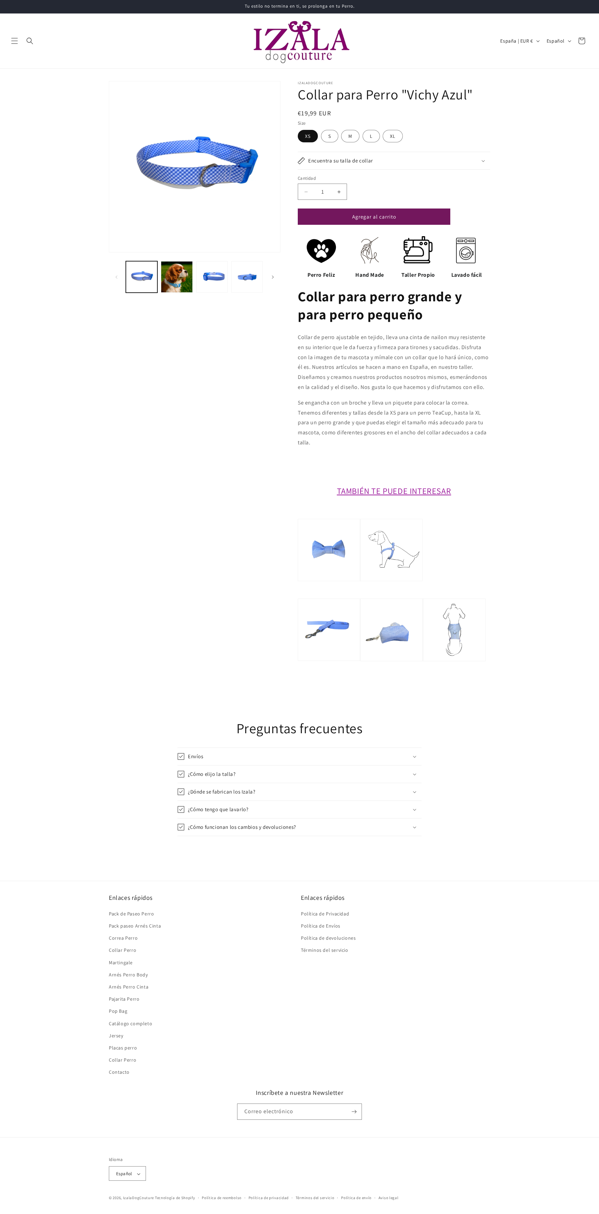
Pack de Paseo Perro (131, 913)
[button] (14, 40)
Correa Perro (123, 937)
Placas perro (123, 1047)
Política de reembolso (222, 1197)
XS (308, 136)
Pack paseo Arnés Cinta (135, 925)
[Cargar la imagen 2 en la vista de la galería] (176, 277)
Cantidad (307, 178)
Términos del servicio (324, 950)
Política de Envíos (320, 925)
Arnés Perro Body (128, 974)
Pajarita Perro (124, 998)
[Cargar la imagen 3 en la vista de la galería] (212, 277)
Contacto (119, 1072)
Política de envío (356, 1197)
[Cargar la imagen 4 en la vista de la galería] (247, 277)
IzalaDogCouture (138, 1198)
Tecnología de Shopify (175, 1198)
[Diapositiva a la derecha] (272, 277)
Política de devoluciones (328, 937)
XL (393, 136)
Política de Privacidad (325, 913)
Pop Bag (118, 1011)
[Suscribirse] (354, 1112)
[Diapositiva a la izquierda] (116, 277)
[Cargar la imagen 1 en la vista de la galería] (141, 277)
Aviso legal (389, 1197)
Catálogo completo (130, 1023)
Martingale (121, 962)
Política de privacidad (269, 1197)
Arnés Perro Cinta (128, 986)
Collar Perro (122, 950)
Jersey (116, 1035)
